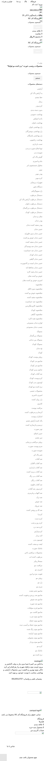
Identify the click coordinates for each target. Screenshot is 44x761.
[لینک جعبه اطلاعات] (22, 358)
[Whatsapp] (33, 685)
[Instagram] (39, 685)
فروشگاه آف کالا (20, 715)
